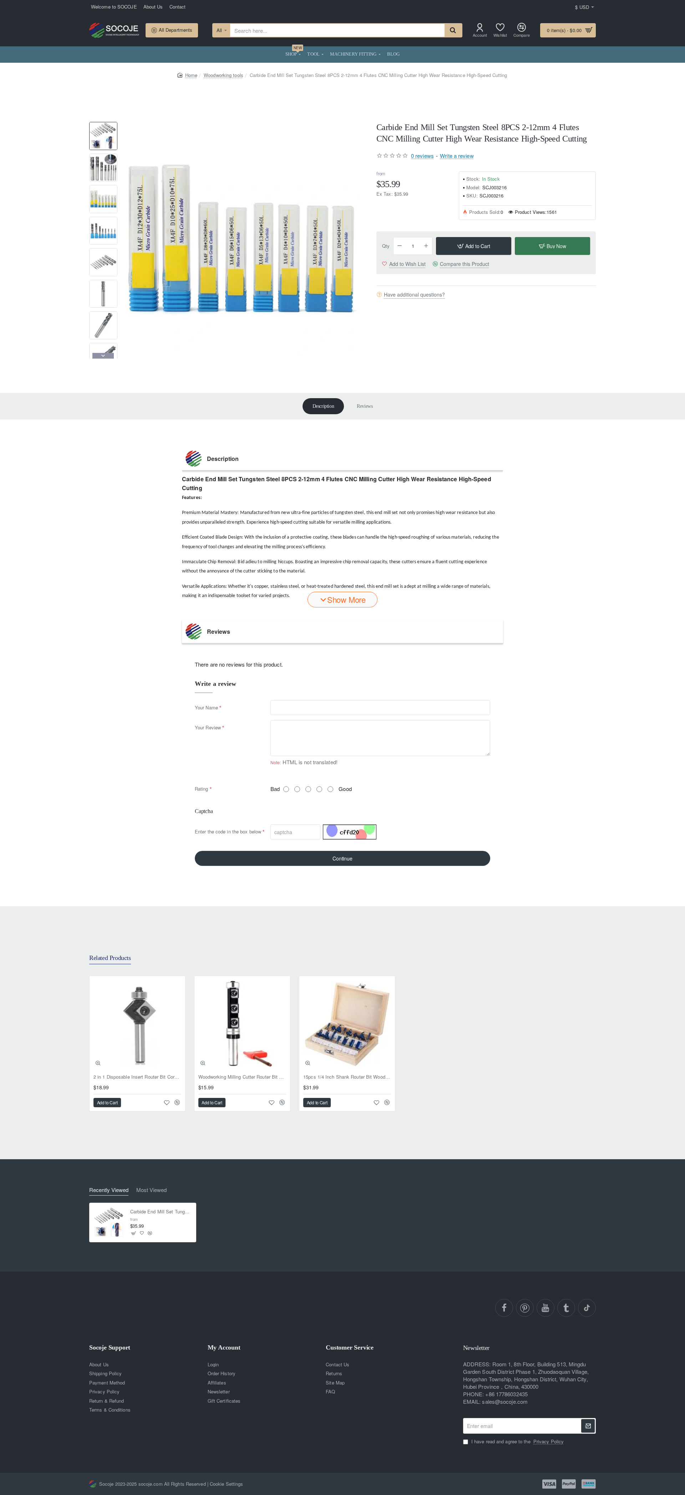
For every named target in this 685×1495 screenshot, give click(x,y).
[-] (400, 246)
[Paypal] (569, 1484)
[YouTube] (545, 1308)
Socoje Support (109, 1347)
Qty (386, 246)
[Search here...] (453, 30)
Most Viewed (151, 1190)
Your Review (208, 727)
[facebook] (504, 1308)
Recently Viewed (108, 1190)
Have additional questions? (414, 294)
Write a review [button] (456, 155)
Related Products (110, 957)
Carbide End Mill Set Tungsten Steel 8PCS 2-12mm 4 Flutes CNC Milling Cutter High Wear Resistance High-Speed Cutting (161, 1212)
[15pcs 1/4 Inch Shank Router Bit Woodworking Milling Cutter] (347, 1024)
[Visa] (549, 1484)
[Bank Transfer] (589, 1484)
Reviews (364, 406)
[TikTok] (587, 1308)
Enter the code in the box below (228, 831)
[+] (426, 246)
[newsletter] (588, 1426)
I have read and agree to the (517, 1441)
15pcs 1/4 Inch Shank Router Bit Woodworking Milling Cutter (347, 1077)
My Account (224, 1347)
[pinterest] (525, 1308)
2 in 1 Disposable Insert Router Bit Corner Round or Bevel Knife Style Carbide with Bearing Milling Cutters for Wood (137, 1077)
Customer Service (350, 1347)
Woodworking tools (223, 75)
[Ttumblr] (566, 1308)
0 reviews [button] (422, 155)
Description (323, 406)
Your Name (206, 707)
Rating (201, 788)
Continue (342, 858)
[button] (103, 125)
